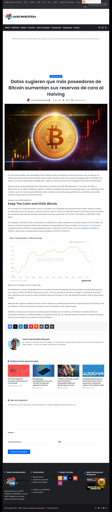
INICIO (7, 28)
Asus (49, 2)
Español (88, 2)
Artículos (31, 28)
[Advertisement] (56, 57)
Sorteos (77, 28)
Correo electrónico (15, 442)
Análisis (24, 28)
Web (59, 442)
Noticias (22, 39)
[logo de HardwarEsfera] (20, 16)
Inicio (16, 39)
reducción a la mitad (88, 225)
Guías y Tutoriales (43, 28)
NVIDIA (32, 2)
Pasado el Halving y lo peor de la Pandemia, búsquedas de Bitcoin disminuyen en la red (68, 382)
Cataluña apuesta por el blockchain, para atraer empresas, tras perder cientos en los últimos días (93, 382)
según (88, 189)
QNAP (55, 2)
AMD (38, 2)
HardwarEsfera (53, 508)
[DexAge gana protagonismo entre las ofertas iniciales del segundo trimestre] (43, 371)
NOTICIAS (15, 28)
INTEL (26, 2)
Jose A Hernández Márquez (39, 100)
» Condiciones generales (39, 479)
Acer (44, 2)
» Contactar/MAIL (37, 492)
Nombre (11, 432)
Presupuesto (56, 28)
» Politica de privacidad (39, 482)
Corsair (78, 2)
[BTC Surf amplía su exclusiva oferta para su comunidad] (19, 371)
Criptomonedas (31, 39)
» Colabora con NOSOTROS (40, 490)
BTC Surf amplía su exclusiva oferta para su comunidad (17, 381)
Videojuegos (67, 28)
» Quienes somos (37, 477)
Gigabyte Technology (67, 2)
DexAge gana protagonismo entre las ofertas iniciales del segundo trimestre (42, 382)
